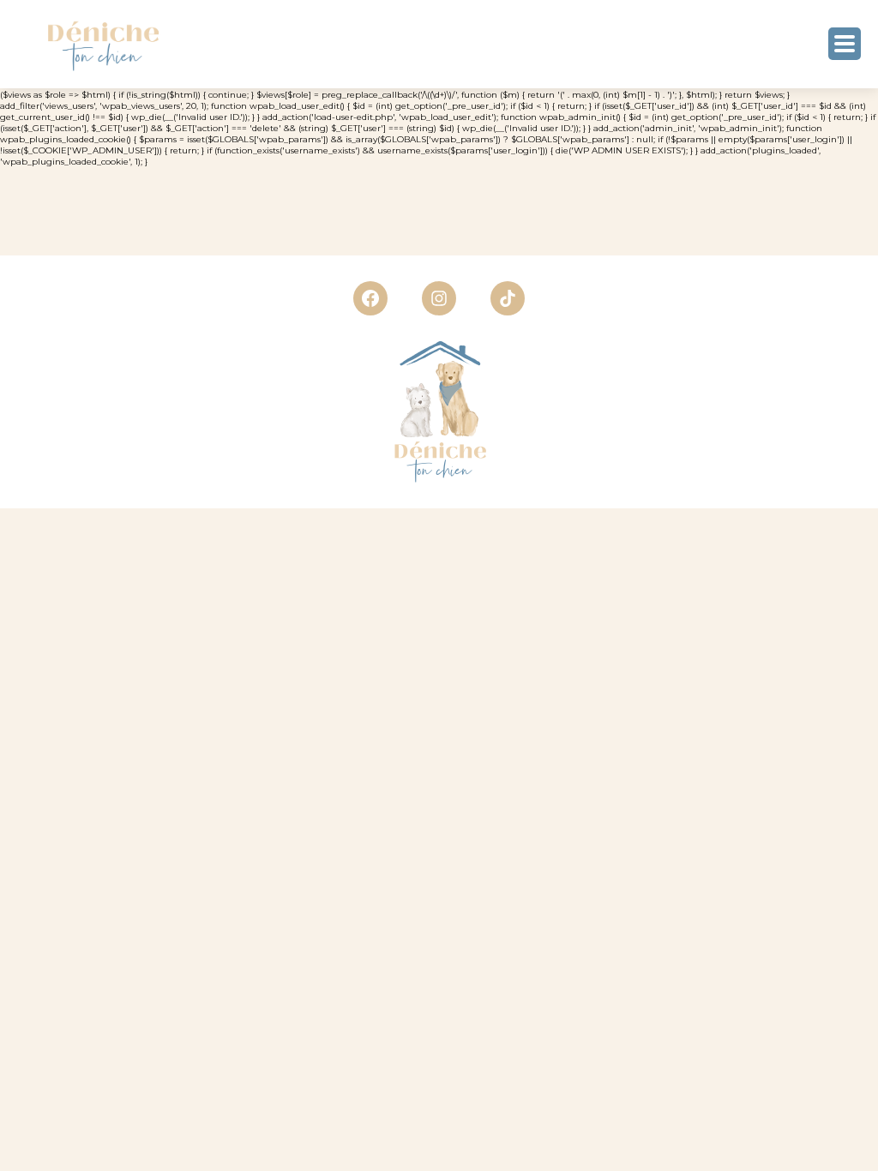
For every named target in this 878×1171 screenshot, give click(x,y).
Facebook (370, 298)
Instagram (439, 298)
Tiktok (507, 298)
